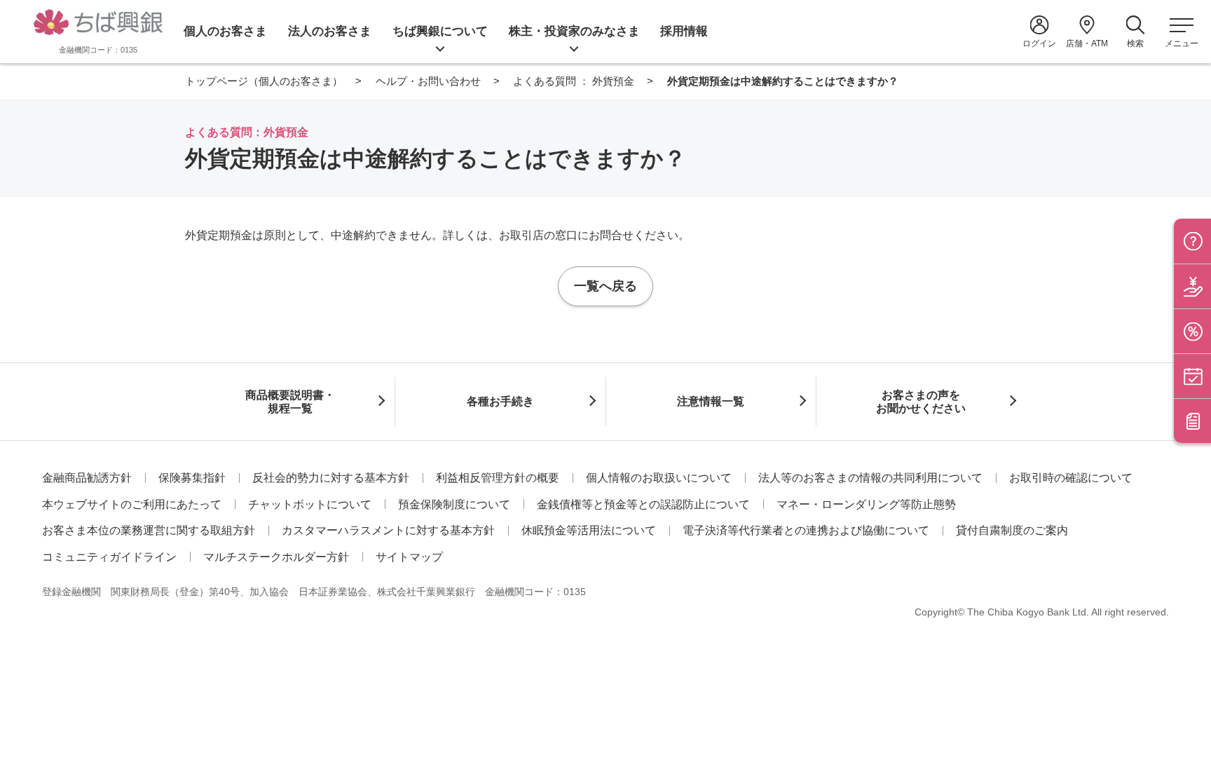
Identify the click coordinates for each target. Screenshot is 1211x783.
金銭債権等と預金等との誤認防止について (643, 504)
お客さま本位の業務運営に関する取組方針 (148, 530)
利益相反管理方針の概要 (497, 478)
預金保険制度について (454, 504)
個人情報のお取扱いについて (659, 478)
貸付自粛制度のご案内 (1012, 530)
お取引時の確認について (1071, 478)
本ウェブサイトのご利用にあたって (131, 504)
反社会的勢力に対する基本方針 (330, 478)
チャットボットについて (309, 504)
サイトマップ (409, 557)
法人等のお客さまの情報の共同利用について (870, 478)
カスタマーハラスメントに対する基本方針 (388, 530)
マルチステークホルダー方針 (276, 557)
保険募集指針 (192, 478)
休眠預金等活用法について (588, 530)
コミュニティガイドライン (109, 557)
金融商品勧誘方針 (87, 478)
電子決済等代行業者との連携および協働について (806, 530)
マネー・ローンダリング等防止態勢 (866, 504)
